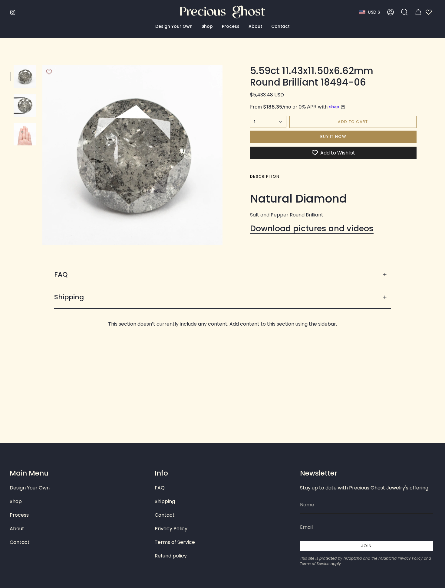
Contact (20, 542)
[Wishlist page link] (429, 12)
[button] (174, 26)
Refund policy (171, 555)
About (17, 528)
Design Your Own (30, 487)
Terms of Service (175, 542)
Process (19, 515)
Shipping (69, 297)
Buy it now (333, 136)
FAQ (61, 274)
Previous (42, 155)
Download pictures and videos (312, 228)
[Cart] (418, 12)
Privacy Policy (171, 528)
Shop (16, 501)
